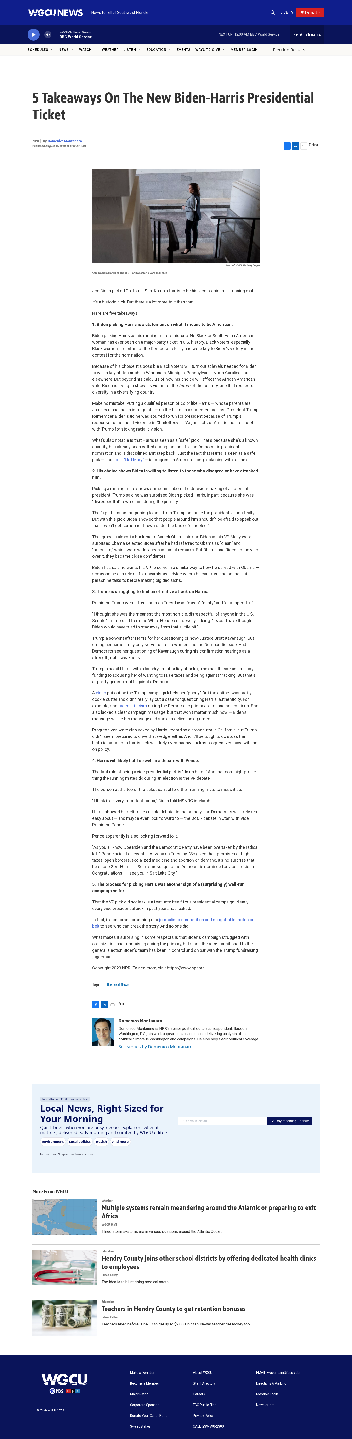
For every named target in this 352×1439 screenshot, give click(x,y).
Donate (312, 12)
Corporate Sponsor (144, 1405)
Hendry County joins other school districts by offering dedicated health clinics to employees (209, 1262)
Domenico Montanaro (65, 141)
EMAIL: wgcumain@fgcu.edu (278, 1372)
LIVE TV (287, 12)
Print (313, 145)
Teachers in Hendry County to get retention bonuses (174, 1308)
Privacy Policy (203, 1415)
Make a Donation (142, 1372)
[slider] (55, 34)
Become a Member (144, 1383)
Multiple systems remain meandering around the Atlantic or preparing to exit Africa (209, 1211)
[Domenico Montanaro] (103, 1032)
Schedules (38, 50)
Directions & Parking (271, 1383)
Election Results (289, 50)
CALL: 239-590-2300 (208, 1426)
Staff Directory (204, 1383)
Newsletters (265, 1405)
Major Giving (139, 1394)
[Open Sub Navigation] (52, 50)
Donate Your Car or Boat (148, 1415)
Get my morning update (289, 1121)
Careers (199, 1394)
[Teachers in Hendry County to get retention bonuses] (64, 1318)
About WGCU (202, 1372)
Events (184, 50)
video (101, 692)
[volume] (48, 34)
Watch (85, 50)
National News (118, 985)
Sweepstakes (140, 1426)
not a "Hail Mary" (128, 459)
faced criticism (133, 705)
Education (156, 50)
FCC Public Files (204, 1405)
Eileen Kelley (110, 1275)
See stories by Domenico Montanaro (156, 1046)
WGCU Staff (109, 1225)
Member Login (244, 50)
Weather (110, 50)
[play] (33, 35)
